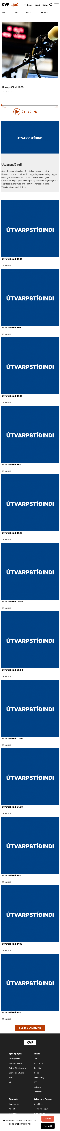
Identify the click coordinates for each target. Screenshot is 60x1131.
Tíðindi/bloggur (41, 1109)
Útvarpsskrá (14, 1059)
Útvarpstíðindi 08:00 (12, 670)
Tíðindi (28, 5)
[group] (36, 112)
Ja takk (47, 1118)
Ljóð (37, 5)
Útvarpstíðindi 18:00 (12, 259)
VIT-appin (38, 1064)
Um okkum (38, 1104)
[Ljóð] (16, 5)
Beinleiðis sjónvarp (17, 1068)
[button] (16, 111)
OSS (35, 1059)
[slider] (48, 111)
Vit (10, 1083)
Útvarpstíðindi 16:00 (12, 396)
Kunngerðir (14, 1104)
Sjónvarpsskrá (15, 1064)
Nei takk (48, 1125)
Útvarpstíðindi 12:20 (12, 533)
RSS (35, 1083)
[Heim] (5, 5)
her (29, 1123)
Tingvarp (43, 13)
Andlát (12, 1109)
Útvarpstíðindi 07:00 (12, 807)
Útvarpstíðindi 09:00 (12, 602)
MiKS (11, 1078)
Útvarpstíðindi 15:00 (12, 465)
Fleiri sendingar (30, 1028)
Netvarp (37, 1087)
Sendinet (38, 1092)
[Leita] (51, 5)
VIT (16, 13)
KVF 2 (28, 13)
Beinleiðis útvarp (16, 1073)
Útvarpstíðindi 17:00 (12, 328)
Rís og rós (38, 1073)
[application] (30, 111)
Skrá (4, 13)
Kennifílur (38, 1068)
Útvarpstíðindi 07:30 (12, 739)
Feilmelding (39, 1078)
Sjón (45, 5)
